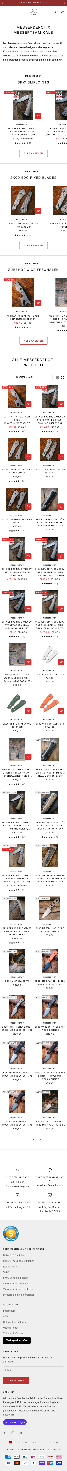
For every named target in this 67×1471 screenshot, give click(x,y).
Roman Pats (10, 1266)
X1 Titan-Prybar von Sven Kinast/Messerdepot (23, 317)
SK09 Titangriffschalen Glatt (17, 521)
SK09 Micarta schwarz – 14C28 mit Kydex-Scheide (17, 1074)
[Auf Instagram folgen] (12, 1432)
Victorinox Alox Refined (16, 1283)
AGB (5, 1316)
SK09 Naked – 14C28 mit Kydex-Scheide (50, 929)
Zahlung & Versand (13, 1333)
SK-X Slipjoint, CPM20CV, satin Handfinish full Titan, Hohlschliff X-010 (49, 572)
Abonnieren (16, 1380)
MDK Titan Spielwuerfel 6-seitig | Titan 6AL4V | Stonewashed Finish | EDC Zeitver (17, 773)
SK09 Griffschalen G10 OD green (17, 725)
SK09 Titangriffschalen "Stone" (50, 471)
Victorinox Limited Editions (18, 1289)
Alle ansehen (33, 153)
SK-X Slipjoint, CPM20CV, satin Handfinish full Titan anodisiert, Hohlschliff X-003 (17, 825)
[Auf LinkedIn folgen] (20, 1432)
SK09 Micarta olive (17, 981)
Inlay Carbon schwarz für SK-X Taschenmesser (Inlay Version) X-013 (49, 772)
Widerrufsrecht (11, 1327)
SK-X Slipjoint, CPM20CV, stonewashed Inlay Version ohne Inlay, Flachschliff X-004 (17, 625)
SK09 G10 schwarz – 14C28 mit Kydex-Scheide (17, 1123)
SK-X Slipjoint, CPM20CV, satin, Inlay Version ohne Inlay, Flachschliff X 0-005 (17, 572)
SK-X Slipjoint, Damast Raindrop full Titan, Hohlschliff (17, 931)
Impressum (9, 1310)
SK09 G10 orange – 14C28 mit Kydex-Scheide (50, 982)
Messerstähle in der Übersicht (19, 1294)
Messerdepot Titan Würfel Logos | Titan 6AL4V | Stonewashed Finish (17, 678)
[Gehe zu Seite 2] (40, 1139)
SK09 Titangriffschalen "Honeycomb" (23, 225)
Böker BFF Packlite (13, 1255)
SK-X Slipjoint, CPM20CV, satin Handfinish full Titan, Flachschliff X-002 (49, 625)
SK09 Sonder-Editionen (15, 1277)
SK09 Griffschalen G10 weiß (50, 676)
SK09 (6, 1272)
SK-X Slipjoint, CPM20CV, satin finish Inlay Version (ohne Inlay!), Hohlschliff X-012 (17, 878)
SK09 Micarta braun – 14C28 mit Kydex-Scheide (50, 1123)
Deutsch (50, 1443)
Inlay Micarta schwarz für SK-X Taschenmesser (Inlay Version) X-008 (49, 878)
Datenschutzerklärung (15, 1322)
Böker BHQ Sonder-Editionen (18, 1260)
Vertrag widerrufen (17, 1340)
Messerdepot (23, 124)
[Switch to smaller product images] (62, 377)
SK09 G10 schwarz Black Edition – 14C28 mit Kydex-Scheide (49, 1076)
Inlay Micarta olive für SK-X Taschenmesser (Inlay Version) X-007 (50, 825)
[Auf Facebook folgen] (4, 1432)
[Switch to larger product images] (57, 377)
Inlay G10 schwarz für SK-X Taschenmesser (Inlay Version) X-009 (50, 522)
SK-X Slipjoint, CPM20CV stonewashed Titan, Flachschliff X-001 (23, 131)
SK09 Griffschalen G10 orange (50, 725)
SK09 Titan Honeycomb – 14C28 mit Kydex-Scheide (17, 1028)
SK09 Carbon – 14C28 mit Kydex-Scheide (50, 1028)
